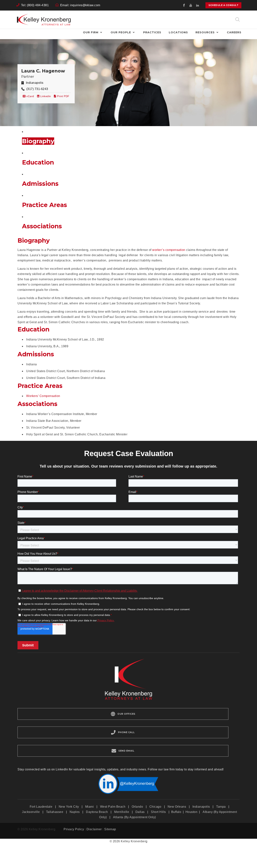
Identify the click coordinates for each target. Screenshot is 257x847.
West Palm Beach (112, 806)
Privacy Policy (74, 829)
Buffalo (176, 811)
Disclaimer (94, 829)
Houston (192, 811)
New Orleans (177, 806)
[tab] (38, 141)
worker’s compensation (168, 249)
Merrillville (121, 811)
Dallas (140, 811)
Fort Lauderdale (41, 806)
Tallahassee (54, 811)
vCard (30, 96)
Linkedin (45, 96)
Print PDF (63, 96)
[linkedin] (197, 5)
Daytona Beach (97, 811)
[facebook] (184, 5)
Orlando (137, 806)
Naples (75, 811)
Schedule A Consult (223, 5)
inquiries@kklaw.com (85, 5)
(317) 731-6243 (37, 89)
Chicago (155, 806)
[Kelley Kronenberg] (44, 20)
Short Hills (158, 811)
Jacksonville (31, 811)
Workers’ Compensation (43, 396)
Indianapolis (201, 806)
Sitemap (110, 829)
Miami (89, 806)
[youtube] (190, 5)
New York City (69, 806)
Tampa (221, 806)
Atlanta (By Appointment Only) (134, 817)
